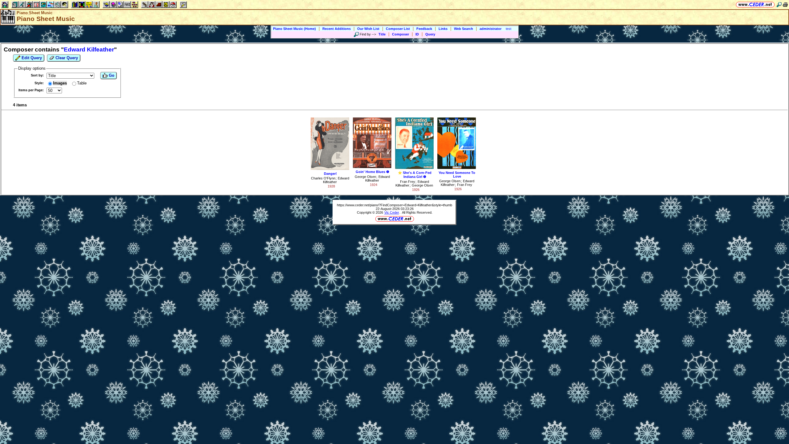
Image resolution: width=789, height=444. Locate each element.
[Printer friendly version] (785, 4)
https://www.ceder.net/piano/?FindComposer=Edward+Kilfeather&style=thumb (394, 205)
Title (382, 34)
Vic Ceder (391, 212)
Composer (400, 34)
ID (417, 34)
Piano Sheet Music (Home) (294, 29)
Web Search (463, 29)
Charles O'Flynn (323, 178)
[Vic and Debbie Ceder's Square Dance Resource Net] (755, 4)
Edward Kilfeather (336, 180)
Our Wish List (368, 29)
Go (111, 75)
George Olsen (365, 177)
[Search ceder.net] (779, 4)
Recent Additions (336, 29)
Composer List (398, 29)
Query (430, 34)
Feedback (424, 29)
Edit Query (31, 58)
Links (443, 29)
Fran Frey (407, 181)
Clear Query (66, 58)
